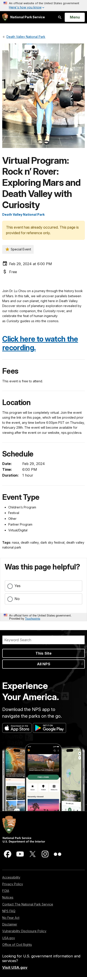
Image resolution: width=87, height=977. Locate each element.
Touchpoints (32, 618)
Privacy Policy (12, 884)
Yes (17, 586)
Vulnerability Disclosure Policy (24, 931)
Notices (7, 897)
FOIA (5, 891)
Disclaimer (9, 924)
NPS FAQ (8, 911)
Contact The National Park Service (27, 904)
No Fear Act (10, 918)
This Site (43, 653)
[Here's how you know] (43, 5)
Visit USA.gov (14, 967)
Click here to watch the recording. (40, 343)
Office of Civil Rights (17, 944)
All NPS (43, 664)
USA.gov (8, 938)
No (17, 598)
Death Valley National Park (23, 214)
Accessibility (11, 877)
